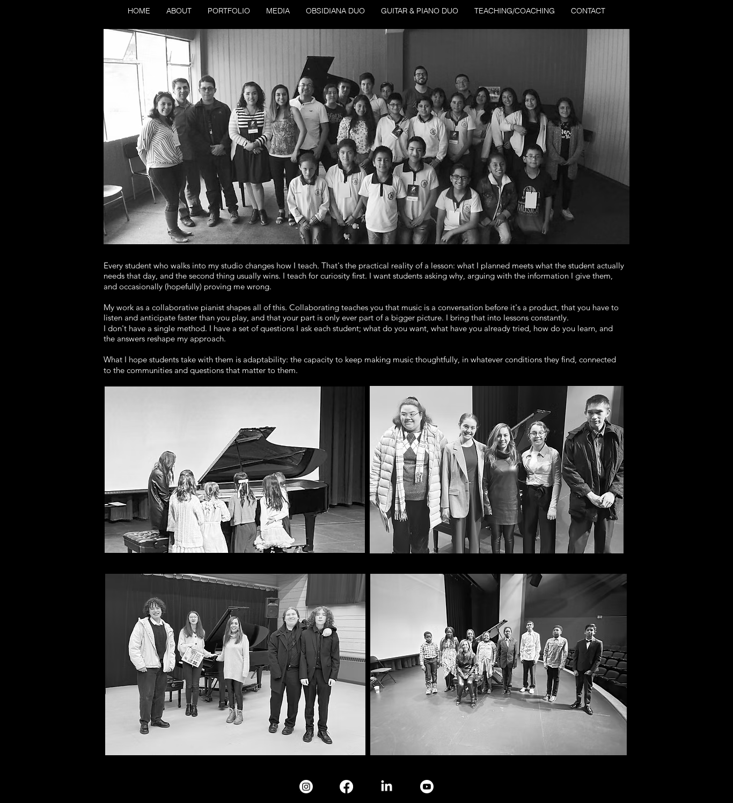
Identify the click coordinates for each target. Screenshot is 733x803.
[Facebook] (346, 786)
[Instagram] (306, 786)
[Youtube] (427, 786)
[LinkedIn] (386, 786)
